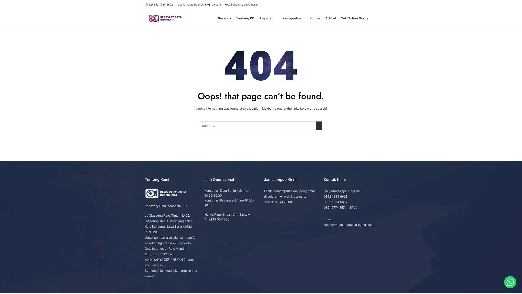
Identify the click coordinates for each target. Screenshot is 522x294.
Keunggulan (291, 18)
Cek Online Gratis (354, 18)
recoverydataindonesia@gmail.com (199, 4)
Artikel (330, 18)
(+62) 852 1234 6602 (159, 4)
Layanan (267, 18)
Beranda (224, 18)
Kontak (315, 18)
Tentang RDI (245, 18)
